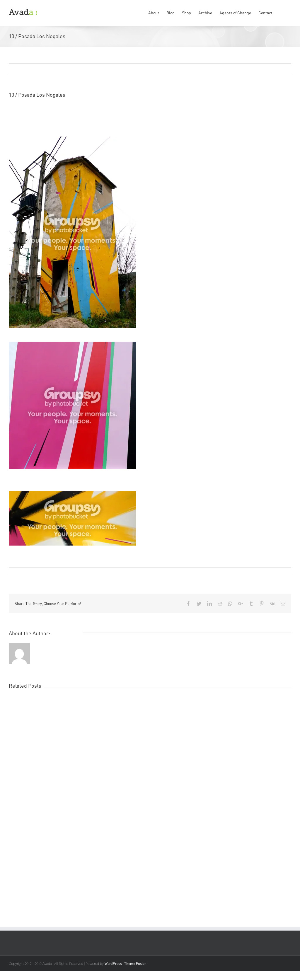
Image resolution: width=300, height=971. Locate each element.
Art (62, 571)
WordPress (113, 963)
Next (280, 68)
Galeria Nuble (200, 111)
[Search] (282, 12)
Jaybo (166, 111)
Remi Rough (23, 571)
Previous (258, 68)
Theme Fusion (135, 963)
